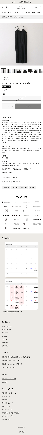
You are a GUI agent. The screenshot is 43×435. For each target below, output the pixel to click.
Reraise (4, 336)
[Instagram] (23, 431)
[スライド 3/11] (14, 71)
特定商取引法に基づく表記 (10, 413)
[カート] (40, 7)
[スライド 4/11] (19, 71)
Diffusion (5, 333)
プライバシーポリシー (9, 416)
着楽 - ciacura (6, 329)
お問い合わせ (6, 396)
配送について (6, 406)
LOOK (33, 12)
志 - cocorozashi (7, 326)
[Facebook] (19, 431)
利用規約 (5, 400)
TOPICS (15, 12)
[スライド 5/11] (25, 71)
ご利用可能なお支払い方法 (9, 177)
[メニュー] (2, 7)
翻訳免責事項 (6, 419)
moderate (5, 343)
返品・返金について (8, 409)
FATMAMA (5, 346)
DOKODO (24, 427)
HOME (4, 12)
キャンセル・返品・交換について (11, 182)
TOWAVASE (6, 78)
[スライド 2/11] (9, 71)
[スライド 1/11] (3, 71)
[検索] (7, 7)
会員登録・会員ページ (9, 393)
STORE (9, 12)
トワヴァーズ (15, 187)
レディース (24, 187)
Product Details (6, 117)
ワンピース (33, 187)
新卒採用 (5, 382)
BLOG (21, 12)
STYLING (27, 12)
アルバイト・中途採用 (9, 379)
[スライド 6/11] (30, 71)
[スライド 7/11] (36, 71)
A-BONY (4, 339)
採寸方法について (7, 403)
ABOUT (39, 12)
